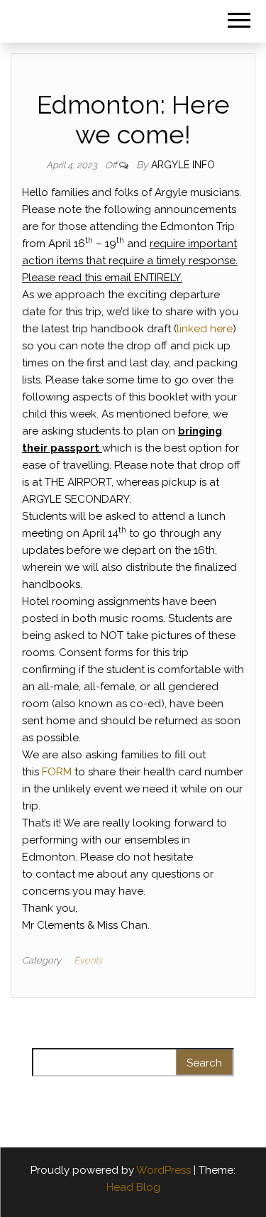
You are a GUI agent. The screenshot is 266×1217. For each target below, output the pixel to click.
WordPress (163, 1170)
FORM (57, 771)
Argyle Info (183, 164)
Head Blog (133, 1187)
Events (88, 960)
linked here (205, 328)
